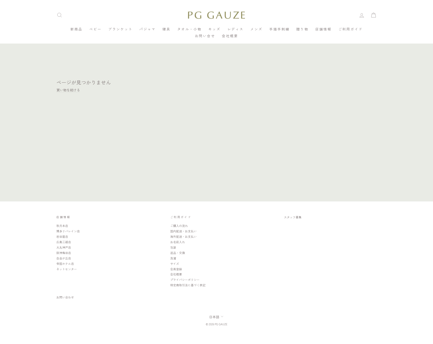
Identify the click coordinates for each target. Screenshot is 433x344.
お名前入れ (177, 242)
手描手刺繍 (279, 29)
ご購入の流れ (179, 226)
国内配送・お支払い (183, 231)
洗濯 (173, 258)
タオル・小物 (189, 29)
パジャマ (147, 29)
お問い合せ (205, 35)
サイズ (174, 263)
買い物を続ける (68, 90)
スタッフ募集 (293, 217)
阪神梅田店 (63, 253)
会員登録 (176, 269)
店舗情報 (323, 29)
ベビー (95, 29)
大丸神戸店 (63, 247)
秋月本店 (62, 226)
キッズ (214, 29)
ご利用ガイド (350, 29)
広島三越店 (63, 242)
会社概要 (230, 35)
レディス (235, 29)
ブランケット (120, 29)
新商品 (76, 29)
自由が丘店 (63, 258)
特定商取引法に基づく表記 (187, 285)
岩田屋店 (62, 236)
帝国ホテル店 (65, 263)
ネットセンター (66, 269)
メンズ (256, 29)
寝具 (166, 29)
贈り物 (302, 29)
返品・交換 (177, 253)
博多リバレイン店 (68, 231)
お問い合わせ (65, 297)
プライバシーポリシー (185, 279)
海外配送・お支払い (183, 236)
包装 (173, 247)
